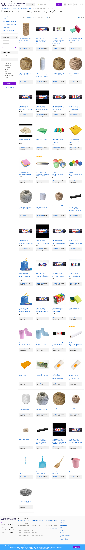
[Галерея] (81, 17)
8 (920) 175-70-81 (7, 525)
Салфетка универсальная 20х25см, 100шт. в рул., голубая (42, 344)
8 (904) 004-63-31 (8, 530)
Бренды (58, 1)
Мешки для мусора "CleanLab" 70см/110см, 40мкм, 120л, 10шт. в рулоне (26, 242)
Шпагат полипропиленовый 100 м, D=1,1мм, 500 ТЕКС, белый (42, 409)
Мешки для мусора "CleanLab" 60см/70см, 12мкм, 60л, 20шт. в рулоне (42, 275)
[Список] (83, 17)
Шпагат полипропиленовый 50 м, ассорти (58, 174)
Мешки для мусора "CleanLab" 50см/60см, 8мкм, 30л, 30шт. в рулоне (75, 275)
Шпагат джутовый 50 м (24, 439)
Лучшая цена (34, 1)
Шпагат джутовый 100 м (58, 408)
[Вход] (65, 4)
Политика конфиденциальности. (43, 548)
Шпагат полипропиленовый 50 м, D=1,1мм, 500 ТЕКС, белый (25, 207)
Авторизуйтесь (23, 48)
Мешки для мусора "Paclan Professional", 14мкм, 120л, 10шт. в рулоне (58, 344)
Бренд (4, 59)
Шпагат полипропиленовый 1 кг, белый (41, 207)
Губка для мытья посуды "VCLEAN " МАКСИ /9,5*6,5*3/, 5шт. (58, 141)
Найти (58, 4)
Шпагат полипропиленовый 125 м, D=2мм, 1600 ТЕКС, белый (42, 75)
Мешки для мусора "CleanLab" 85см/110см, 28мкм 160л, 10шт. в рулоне (25, 108)
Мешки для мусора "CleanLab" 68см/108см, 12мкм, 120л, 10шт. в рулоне (58, 242)
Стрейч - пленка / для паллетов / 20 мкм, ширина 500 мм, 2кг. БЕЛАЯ (75, 344)
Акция (45, 1)
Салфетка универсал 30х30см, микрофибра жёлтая (74, 141)
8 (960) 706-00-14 (8, 532)
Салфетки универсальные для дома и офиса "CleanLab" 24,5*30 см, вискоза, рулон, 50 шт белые (58, 377)
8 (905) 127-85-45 (7, 527)
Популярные (52, 1)
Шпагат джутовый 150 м (74, 73)
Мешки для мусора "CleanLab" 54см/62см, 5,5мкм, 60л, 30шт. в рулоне (58, 275)
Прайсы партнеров (66, 1)
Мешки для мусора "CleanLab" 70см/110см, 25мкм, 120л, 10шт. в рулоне (42, 242)
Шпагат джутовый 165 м (58, 205)
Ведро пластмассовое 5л (75, 471)
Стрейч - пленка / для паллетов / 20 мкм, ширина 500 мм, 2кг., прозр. (42, 174)
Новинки (41, 1)
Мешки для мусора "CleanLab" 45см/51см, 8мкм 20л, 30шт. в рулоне (75, 108)
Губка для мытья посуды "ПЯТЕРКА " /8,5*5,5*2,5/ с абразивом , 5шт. (58, 310)
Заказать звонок (6, 1)
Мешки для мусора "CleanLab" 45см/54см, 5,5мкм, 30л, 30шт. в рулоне (75, 441)
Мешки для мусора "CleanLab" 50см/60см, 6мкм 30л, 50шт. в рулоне (59, 108)
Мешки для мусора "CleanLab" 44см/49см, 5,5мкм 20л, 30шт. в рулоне (42, 310)
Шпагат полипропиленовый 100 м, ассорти (75, 174)
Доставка (81, 1)
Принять (77, 547)
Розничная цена (6, 37)
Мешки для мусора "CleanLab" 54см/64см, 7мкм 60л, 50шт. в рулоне (42, 40)
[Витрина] (79, 17)
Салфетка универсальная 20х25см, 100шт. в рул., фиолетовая (25, 344)
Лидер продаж (6, 52)
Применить (9, 83)
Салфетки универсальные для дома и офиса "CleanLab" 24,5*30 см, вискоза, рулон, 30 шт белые (75, 377)
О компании (75, 1)
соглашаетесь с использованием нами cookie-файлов (41, 547)
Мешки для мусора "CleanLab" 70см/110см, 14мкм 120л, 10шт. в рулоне (42, 108)
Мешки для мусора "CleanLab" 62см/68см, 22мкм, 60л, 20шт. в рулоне (75, 242)
